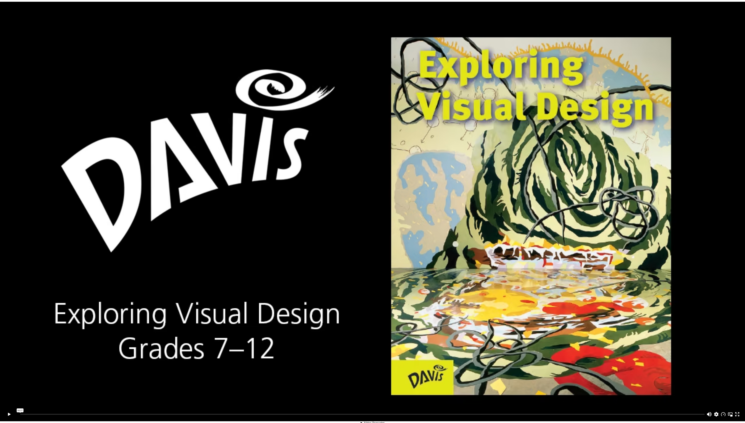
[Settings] (716, 414)
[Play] (9, 414)
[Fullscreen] (737, 414)
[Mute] (709, 414)
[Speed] (723, 414)
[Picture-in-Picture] (730, 414)
